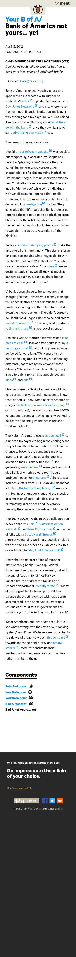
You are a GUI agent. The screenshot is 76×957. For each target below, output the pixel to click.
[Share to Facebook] (45, 800)
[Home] (38, 11)
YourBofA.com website (33, 152)
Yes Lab (28, 524)
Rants (44, 809)
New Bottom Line (40, 530)
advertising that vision (28, 133)
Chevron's (39, 478)
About (51, 809)
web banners (30, 468)
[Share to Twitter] (52, 800)
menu (64, 4)
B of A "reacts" (15, 704)
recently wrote (45, 586)
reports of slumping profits (35, 246)
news (25, 102)
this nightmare (19, 329)
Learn (23, 809)
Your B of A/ (23, 20)
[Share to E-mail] (60, 800)
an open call (53, 436)
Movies (37, 809)
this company (56, 638)
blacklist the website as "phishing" (42, 406)
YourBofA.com (15, 693)
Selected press (16, 687)
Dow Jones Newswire (19, 107)
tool (47, 462)
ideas (50, 267)
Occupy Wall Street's (39, 535)
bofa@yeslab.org (31, 82)
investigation (33, 205)
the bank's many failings (35, 489)
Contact (58, 809)
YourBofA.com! (16, 698)
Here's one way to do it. (19, 788)
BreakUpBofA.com (17, 323)
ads (25, 380)
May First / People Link (44, 551)
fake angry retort (16, 349)
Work (30, 809)
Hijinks (17, 809)
